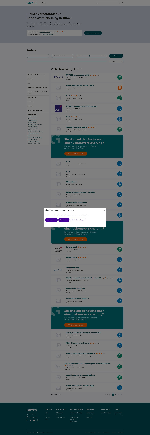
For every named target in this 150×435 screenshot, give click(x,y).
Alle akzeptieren (51, 220)
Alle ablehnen (64, 220)
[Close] (104, 210)
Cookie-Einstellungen (78, 220)
